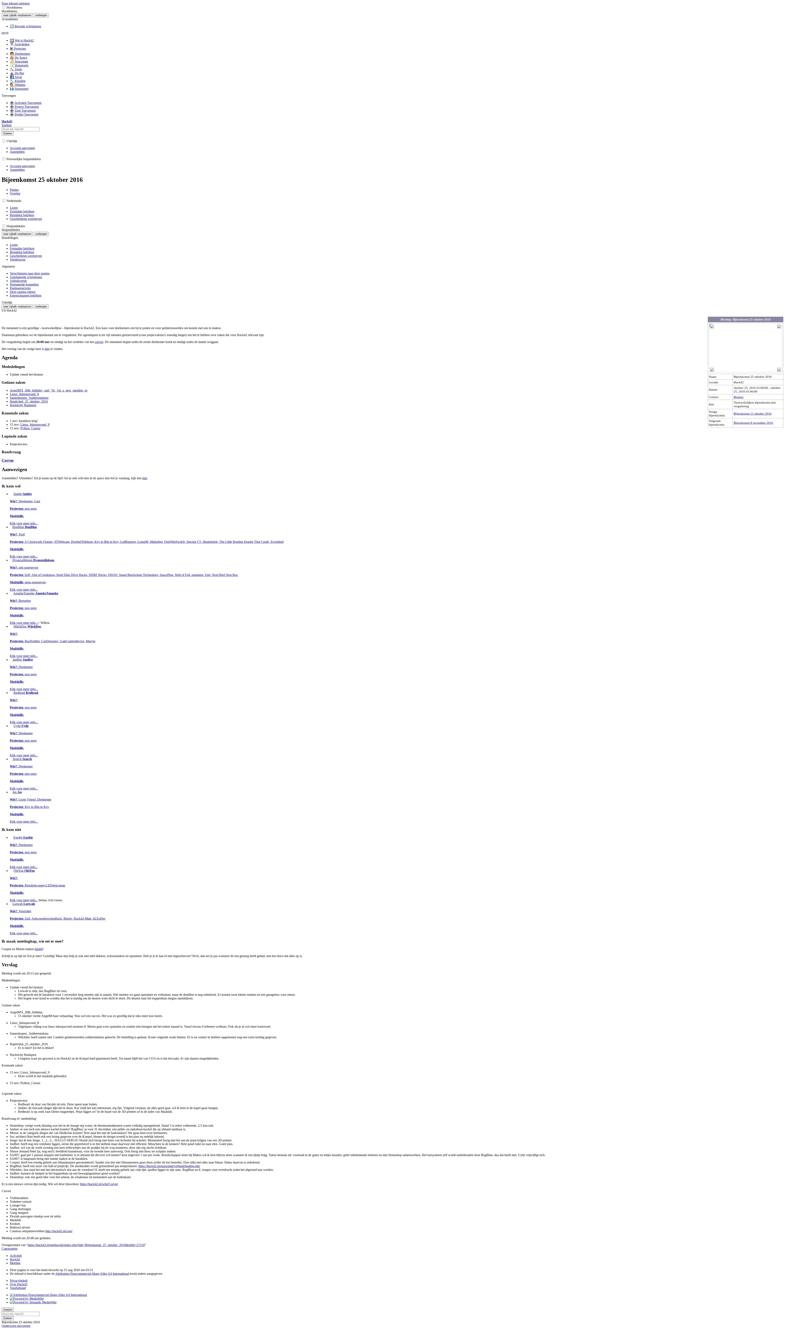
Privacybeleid (18, 1280)
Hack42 (15, 1259)
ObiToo (37, 885)
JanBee (24, 674)
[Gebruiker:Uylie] (11, 726)
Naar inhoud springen (16, 3)
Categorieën (9, 1248)
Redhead (24, 707)
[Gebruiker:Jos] (11, 792)
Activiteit (16, 1255)
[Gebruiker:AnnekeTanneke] (11, 593)
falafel (39, 949)
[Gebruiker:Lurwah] (11, 904)
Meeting (15, 1263)
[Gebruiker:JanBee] (11, 659)
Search (24, 773)
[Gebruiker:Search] (11, 759)
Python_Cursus (30, 428)
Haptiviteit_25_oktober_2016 (29, 401)
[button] (3, 7)
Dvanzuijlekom (124, 574)
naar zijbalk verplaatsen (17, 15)
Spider (25, 508)
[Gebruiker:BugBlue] (11, 527)
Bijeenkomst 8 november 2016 (753, 422)
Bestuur (739, 397)
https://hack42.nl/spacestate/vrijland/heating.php (169, 1166)
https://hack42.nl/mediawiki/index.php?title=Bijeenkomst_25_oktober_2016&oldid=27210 (86, 1245)
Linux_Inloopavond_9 (34, 424)
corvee (99, 342)
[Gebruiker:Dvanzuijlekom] (11, 560)
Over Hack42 (18, 1284)
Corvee (7, 460)
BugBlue (147, 541)
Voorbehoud (18, 1288)
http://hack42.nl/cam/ (58, 1231)
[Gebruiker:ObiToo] (11, 870)
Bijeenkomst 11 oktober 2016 (753, 413)
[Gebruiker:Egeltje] (11, 837)
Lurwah (57, 918)
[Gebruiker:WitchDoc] (11, 626)
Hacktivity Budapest (23, 405)
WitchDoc (52, 641)
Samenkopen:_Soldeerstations (29, 397)
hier (47, 349)
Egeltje (24, 852)
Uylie (24, 740)
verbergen (41, 15)
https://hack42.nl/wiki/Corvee (99, 1184)
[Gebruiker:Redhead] (11, 692)
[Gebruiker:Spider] (11, 494)
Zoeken (7, 133)
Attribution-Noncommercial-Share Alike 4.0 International (92, 1273)
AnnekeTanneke (34, 608)
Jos (30, 806)
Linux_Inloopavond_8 (24, 394)
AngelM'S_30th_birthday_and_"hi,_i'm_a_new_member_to (48, 390)
